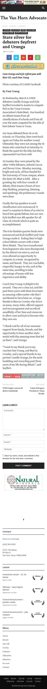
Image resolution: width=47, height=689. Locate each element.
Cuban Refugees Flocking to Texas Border (36, 391)
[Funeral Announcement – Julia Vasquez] (37, 615)
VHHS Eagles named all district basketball (13, 389)
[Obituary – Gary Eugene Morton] (37, 590)
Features (13, 26)
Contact (6, 667)
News (23, 30)
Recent (5, 640)
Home (5, 26)
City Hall (6, 643)
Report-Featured (21, 33)
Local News (31, 30)
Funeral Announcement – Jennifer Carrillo (13, 600)
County (6, 647)
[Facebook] (23, 519)
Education (22, 26)
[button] (43, 8)
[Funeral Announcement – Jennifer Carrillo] (37, 602)
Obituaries (7, 655)
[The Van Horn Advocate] (23, 17)
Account (6, 663)
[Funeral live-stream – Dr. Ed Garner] (37, 577)
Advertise (6, 659)
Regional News (8, 33)
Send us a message (11, 539)
